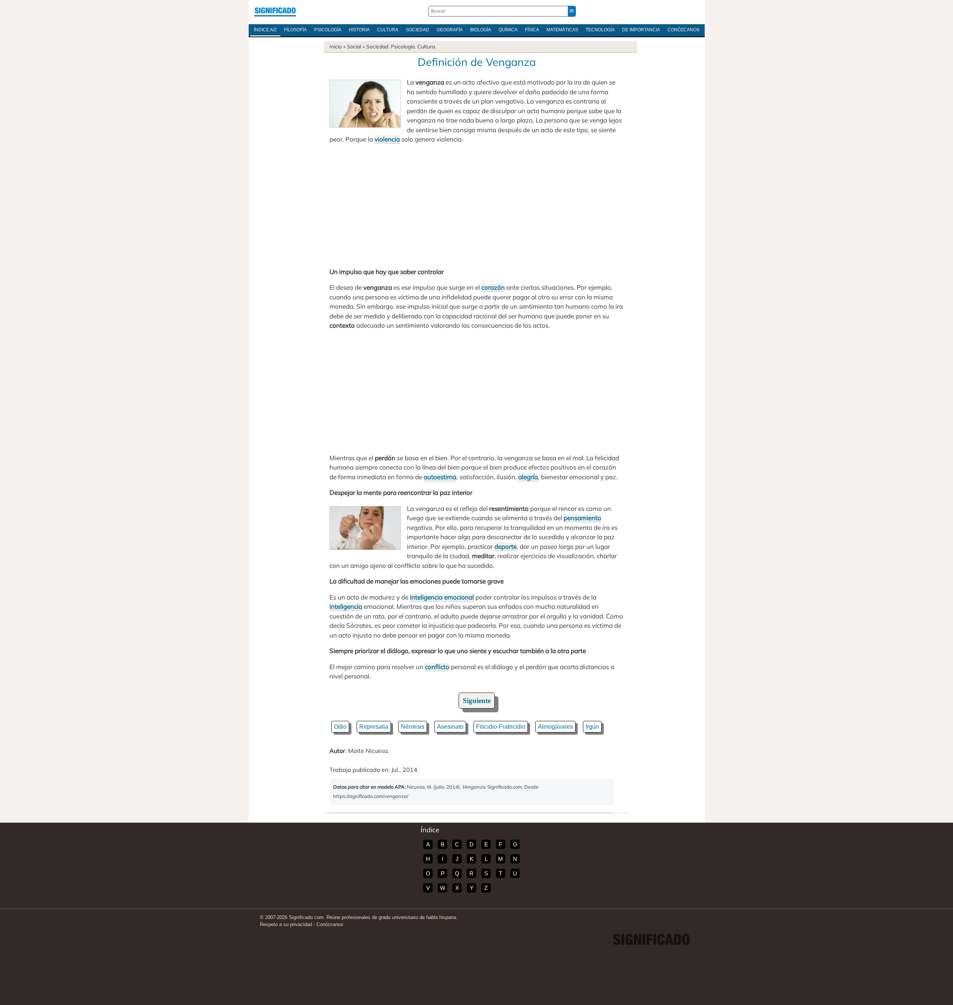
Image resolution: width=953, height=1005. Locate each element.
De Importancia (641, 29)
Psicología (327, 29)
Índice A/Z (265, 29)
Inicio (335, 46)
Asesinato (450, 726)
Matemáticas (562, 29)
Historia (359, 29)
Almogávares (555, 726)
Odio (340, 726)
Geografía (450, 29)
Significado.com (275, 11)
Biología (480, 29)
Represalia (373, 726)
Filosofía (295, 29)
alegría (528, 477)
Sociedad (417, 29)
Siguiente (477, 701)
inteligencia (345, 606)
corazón (493, 287)
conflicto (437, 667)
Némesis (412, 726)
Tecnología (600, 29)
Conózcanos (683, 29)
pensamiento (582, 518)
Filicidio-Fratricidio (500, 726)
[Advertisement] (476, 205)
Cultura (387, 29)
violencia (387, 139)
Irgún (592, 726)
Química (507, 29)
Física (532, 29)
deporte (505, 546)
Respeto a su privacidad (286, 924)
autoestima (440, 477)
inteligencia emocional (442, 597)
